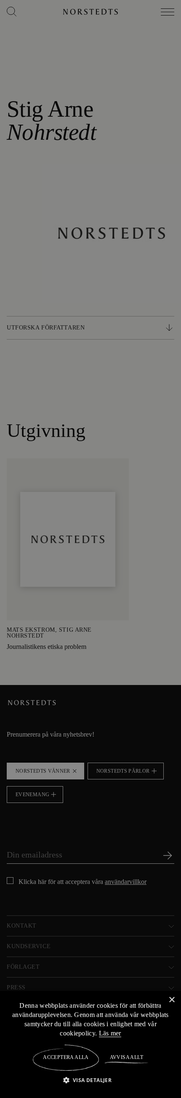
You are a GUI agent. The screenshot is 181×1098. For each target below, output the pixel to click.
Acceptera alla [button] (65, 1057)
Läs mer (115, 1033)
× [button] (171, 999)
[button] (90, 1080)
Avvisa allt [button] (126, 1057)
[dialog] (90, 549)
